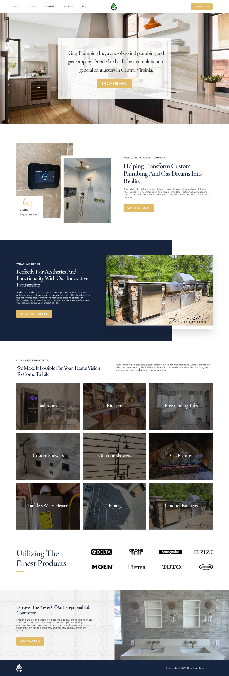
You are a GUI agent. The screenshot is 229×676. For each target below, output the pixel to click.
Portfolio (50, 6)
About (33, 6)
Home (17, 6)
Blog (84, 6)
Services (68, 6)
